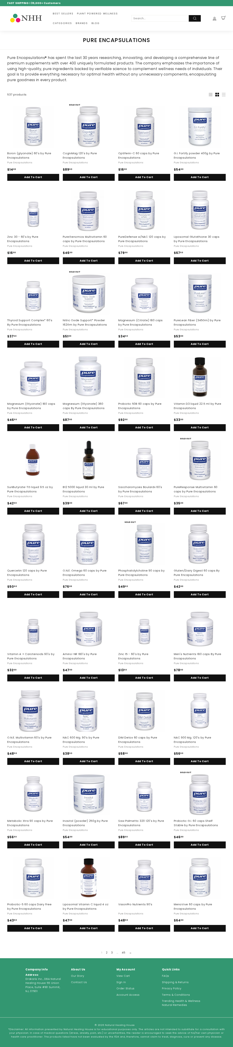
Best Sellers (63, 13)
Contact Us (79, 982)
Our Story (77, 976)
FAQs (165, 976)
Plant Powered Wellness (97, 13)
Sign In (121, 982)
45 (123, 952)
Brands (82, 23)
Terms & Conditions (176, 995)
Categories (62, 23)
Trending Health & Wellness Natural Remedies (181, 1003)
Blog (96, 23)
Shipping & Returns (175, 982)
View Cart (123, 976)
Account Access (128, 995)
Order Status (125, 988)
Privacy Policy (171, 988)
